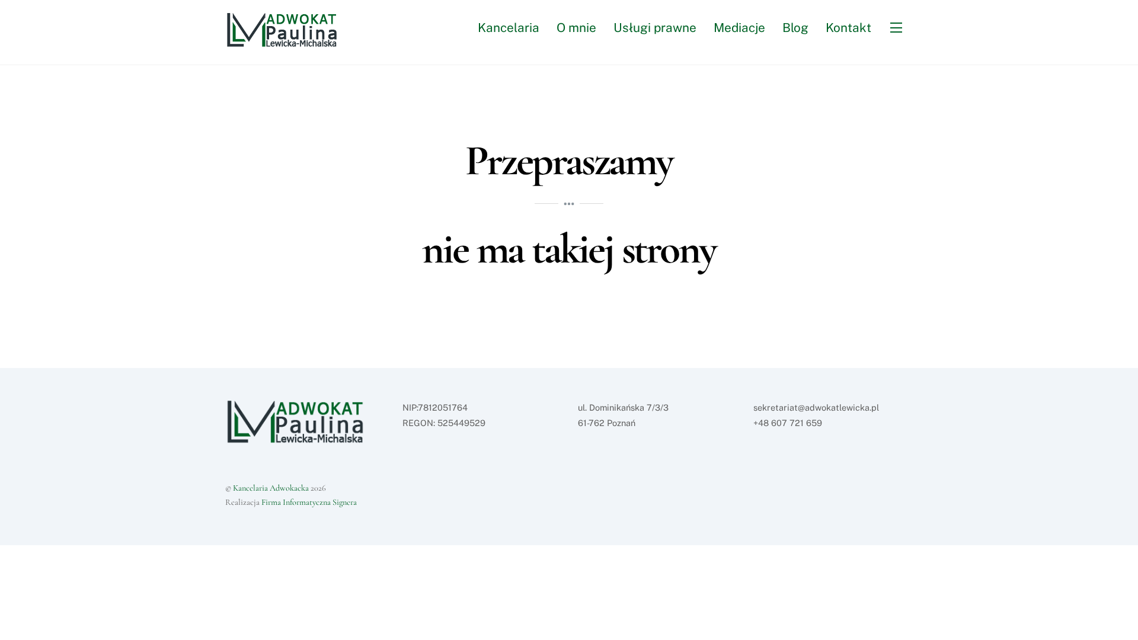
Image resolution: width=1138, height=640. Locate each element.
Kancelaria (508, 27)
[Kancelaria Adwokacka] (288, 41)
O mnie (576, 27)
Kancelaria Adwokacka (271, 488)
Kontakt (848, 27)
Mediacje (739, 27)
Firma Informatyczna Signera (309, 502)
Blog (795, 27)
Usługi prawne (654, 27)
